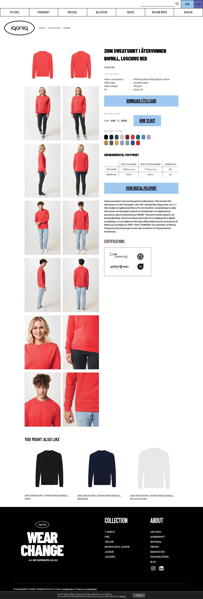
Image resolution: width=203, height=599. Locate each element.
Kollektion (101, 12)
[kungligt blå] (133, 143)
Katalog (188, 12)
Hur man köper (159, 12)
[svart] (106, 137)
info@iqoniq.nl (68, 589)
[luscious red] (133, 137)
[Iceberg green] (127, 143)
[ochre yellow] (117, 143)
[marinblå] (111, 137)
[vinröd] (127, 137)
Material (72, 12)
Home (42, 28)
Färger (130, 12)
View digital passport (141, 188)
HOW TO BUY (147, 121)
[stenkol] (111, 143)
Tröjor (66, 28)
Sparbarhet (43, 12)
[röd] (138, 143)
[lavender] (149, 137)
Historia (14, 12)
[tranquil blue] (143, 137)
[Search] (178, 4)
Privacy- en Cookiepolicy (86, 589)
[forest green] (117, 137)
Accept (138, 595)
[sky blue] (122, 143)
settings (122, 596)
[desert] (122, 137)
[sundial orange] (106, 143)
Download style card (141, 101)
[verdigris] (138, 137)
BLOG (187, 4)
